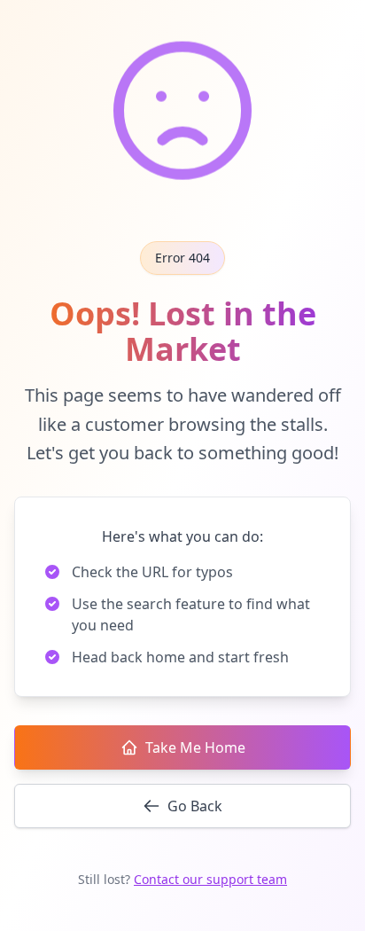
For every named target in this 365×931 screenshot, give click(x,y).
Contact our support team (210, 879)
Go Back (194, 806)
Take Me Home (195, 747)
